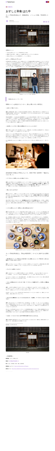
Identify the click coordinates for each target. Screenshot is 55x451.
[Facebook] (48, 22)
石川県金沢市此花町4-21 (14, 361)
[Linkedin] (46, 22)
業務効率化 (10, 6)
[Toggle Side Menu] (47, 1)
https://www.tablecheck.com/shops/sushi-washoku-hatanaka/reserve (25, 368)
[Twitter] (44, 22)
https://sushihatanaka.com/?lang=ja (21, 366)
